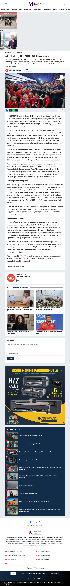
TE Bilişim (39, 579)
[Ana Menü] (6, 3)
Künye (27, 525)
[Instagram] (36, 522)
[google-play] (39, 568)
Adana (14, 9)
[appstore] (30, 568)
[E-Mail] (17, 280)
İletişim (32, 525)
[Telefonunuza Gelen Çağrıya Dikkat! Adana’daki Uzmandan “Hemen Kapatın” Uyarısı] (20, 298)
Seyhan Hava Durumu (44, 551)
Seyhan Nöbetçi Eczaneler (15, 551)
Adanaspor (37, 9)
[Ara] (64, 4)
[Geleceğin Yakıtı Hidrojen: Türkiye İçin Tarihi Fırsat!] (20, 322)
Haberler (8, 53)
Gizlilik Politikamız (39, 525)
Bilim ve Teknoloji (18, 53)
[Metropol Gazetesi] (11, 278)
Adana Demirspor (25, 9)
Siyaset (61, 9)
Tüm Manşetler (11, 559)
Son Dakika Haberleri (43, 559)
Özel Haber (47, 9)
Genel (55, 9)
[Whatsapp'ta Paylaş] (13, 110)
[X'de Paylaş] (10, 110)
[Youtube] (39, 522)
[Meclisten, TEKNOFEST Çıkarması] (35, 90)
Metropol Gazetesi (23, 277)
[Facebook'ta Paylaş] (7, 110)
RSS (14, 573)
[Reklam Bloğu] (35, 395)
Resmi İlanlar (5, 9)
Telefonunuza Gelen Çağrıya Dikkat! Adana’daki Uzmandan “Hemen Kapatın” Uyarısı (20, 309)
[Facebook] (30, 522)
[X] (33, 522)
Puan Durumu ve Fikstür (44, 555)
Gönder (10, 358)
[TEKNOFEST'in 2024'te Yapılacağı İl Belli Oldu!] (49, 322)
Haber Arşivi (11, 563)
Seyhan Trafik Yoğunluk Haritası (16, 555)
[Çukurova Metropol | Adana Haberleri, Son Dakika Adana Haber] (35, 3)
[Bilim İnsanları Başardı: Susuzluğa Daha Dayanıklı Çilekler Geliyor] (49, 298)
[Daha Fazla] (16, 110)
